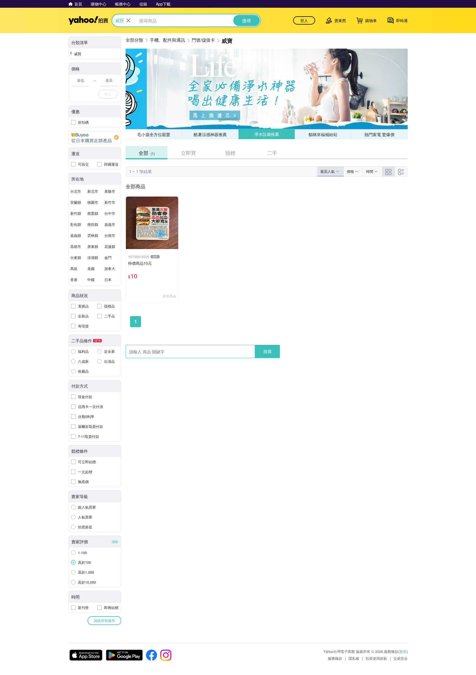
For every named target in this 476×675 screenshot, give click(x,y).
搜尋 (267, 351)
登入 (304, 20)
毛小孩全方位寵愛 (153, 134)
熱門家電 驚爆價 (379, 134)
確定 (108, 94)
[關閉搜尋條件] (128, 20)
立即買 (188, 152)
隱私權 (353, 658)
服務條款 (335, 658)
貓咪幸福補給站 (323, 134)
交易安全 (400, 658)
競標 (230, 152)
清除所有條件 (104, 620)
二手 (272, 152)
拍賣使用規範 (376, 658)
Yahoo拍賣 (88, 20)
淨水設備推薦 (266, 134)
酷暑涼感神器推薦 (210, 134)
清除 (115, 541)
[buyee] (94, 137)
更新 (403, 651)
